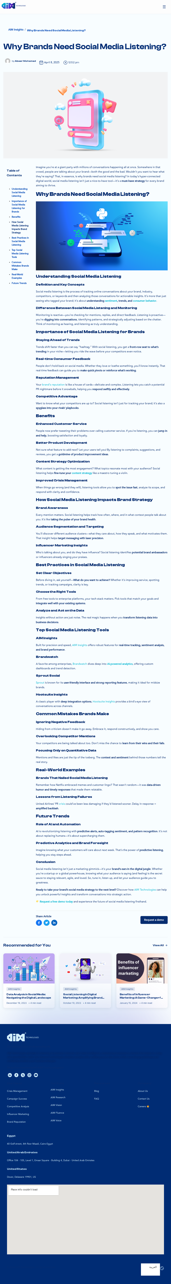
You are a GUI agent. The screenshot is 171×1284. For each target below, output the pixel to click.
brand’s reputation (53, 385)
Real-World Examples (17, 276)
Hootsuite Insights (104, 702)
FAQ (96, 1099)
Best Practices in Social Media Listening (20, 241)
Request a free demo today (56, 901)
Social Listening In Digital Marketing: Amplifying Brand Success (82, 996)
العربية (153, 1267)
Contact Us (143, 1099)
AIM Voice (56, 1120)
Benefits (16, 216)
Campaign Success (17, 1099)
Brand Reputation (16, 1122)
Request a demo (154, 920)
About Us (143, 1091)
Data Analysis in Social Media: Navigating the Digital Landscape (29, 996)
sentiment (111, 301)
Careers (142, 1106)
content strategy (82, 473)
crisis (62, 804)
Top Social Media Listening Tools (20, 253)
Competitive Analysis (18, 1106)
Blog (96, 1091)
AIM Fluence (57, 1113)
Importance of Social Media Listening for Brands (19, 206)
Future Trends (19, 283)
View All (158, 945)
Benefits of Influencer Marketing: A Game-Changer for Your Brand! (142, 996)
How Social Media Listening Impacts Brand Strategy (20, 227)
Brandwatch (80, 664)
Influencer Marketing (18, 1114)
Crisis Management (17, 1091)
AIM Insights (79, 645)
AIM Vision (56, 1105)
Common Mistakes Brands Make (20, 266)
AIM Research (58, 1097)
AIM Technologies (145, 890)
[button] (164, 7)
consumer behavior (144, 301)
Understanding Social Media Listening (20, 192)
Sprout (40, 683)
